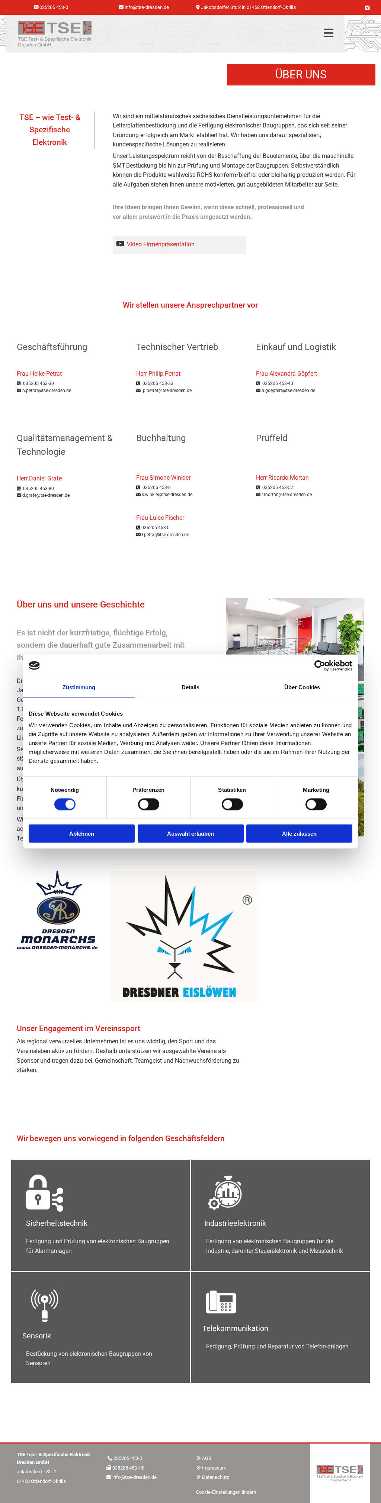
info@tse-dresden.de (134, 1477)
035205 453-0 (53, 7)
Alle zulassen (299, 833)
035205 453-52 (277, 487)
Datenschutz (215, 1477)
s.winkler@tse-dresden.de (167, 494)
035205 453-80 (38, 488)
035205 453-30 (38, 383)
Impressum (214, 1468)
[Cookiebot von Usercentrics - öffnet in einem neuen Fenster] (319, 665)
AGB (206, 1458)
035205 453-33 (158, 383)
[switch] (148, 804)
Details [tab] (191, 687)
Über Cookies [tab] (302, 687)
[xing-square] (367, 8)
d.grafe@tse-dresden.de (46, 495)
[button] (216, 33)
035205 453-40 (277, 383)
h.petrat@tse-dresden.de (46, 390)
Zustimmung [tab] (79, 687)
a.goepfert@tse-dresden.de (288, 390)
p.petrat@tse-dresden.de (167, 390)
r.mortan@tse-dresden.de (287, 494)
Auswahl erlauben (190, 833)
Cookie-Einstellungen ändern (226, 1492)
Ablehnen (81, 833)
